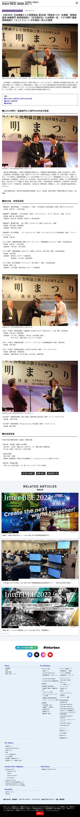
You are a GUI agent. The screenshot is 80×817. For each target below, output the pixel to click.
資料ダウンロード (10, 792)
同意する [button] (40, 813)
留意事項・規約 (46, 714)
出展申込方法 (45, 709)
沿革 (7, 670)
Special (9, 773)
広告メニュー (63, 682)
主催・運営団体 (60, 799)
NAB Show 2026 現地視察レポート (15, 782)
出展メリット (45, 671)
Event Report (10, 778)
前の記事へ (52, 473)
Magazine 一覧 (11, 771)
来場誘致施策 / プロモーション (50, 676)
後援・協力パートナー (11, 674)
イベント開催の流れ (11, 754)
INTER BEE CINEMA (65, 723)
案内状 (62, 691)
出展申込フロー (46, 711)
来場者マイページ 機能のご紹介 (14, 760)
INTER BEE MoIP (64, 725)
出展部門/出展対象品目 (48, 686)
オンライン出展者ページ (65, 669)
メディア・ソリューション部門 (50, 700)
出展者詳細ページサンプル (67, 675)
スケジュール (62, 728)
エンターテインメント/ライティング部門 (50, 695)
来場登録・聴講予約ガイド (12, 758)
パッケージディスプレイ (66, 693)
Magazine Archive (11, 780)
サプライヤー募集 (64, 697)
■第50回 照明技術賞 (10, 101)
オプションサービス (64, 678)
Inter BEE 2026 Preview (12, 748)
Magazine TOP (10, 769)
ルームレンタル (64, 687)
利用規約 (14, 799)
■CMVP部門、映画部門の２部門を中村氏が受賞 (18, 99)
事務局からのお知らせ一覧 (48, 769)
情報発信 (62, 695)
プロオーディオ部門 (47, 692)
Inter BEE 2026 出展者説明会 (50, 681)
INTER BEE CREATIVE (66, 707)
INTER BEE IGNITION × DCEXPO (66, 716)
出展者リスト (9, 746)
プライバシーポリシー (25, 799)
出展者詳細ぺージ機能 (66, 671)
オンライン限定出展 (65, 673)
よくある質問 (62, 733)
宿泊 (7, 752)
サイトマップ (36, 799)
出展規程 (44, 703)
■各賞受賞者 (8, 103)
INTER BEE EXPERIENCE (67, 709)
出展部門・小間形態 (47, 707)
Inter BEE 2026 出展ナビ (49, 679)
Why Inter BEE (46, 669)
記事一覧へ (40, 473)
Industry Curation (12, 775)
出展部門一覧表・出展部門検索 (49, 689)
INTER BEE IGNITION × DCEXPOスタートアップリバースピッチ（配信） (16, 784)
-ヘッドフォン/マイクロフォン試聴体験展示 (68, 713)
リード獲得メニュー (65, 684)
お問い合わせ (62, 735)
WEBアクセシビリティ (47, 799)
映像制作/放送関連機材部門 (49, 698)
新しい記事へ (29, 473)
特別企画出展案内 (64, 700)
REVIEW (8, 794)
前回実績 (44, 684)
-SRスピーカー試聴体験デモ (67, 711)
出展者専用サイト (64, 738)
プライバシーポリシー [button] (53, 810)
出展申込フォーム (63, 731)
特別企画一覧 (63, 702)
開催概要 (8, 668)
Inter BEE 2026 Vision (48, 673)
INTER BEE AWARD (65, 680)
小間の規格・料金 (47, 705)
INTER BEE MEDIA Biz (66, 704)
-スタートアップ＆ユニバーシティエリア (67, 720)
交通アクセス (9, 750)
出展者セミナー (64, 689)
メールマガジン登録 (26, 647)
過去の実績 (8, 672)
